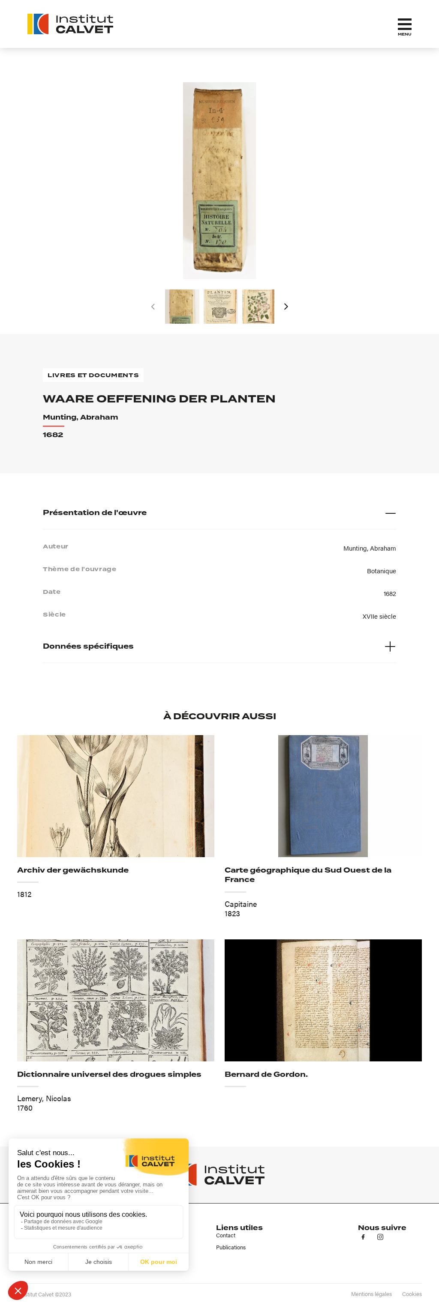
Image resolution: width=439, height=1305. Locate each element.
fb (363, 1237)
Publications (231, 1247)
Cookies (412, 1293)
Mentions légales (371, 1293)
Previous (153, 306)
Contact (225, 1235)
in (380, 1237)
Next (286, 306)
